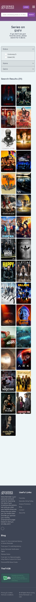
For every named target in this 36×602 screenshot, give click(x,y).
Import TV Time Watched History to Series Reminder (11, 542)
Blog (20, 507)
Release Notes (5, 554)
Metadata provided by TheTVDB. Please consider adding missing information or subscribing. (19, 578)
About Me (22, 513)
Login (26, 7)
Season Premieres (25, 504)
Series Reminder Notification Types (10, 550)
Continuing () (12, 54)
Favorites (22, 498)
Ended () (11, 57)
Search (31, 14)
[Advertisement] (18, 463)
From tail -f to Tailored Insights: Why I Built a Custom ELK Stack (11, 558)
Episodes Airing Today (26, 501)
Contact (21, 510)
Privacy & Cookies (7, 593)
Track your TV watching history (11, 546)
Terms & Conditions (7, 595)
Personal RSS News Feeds (9, 562)
